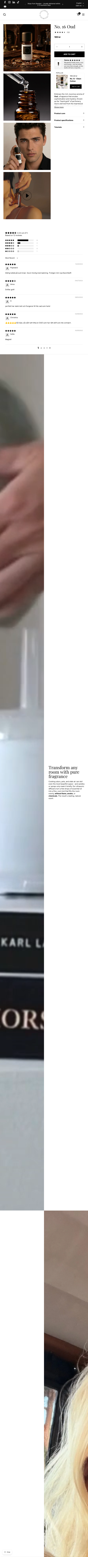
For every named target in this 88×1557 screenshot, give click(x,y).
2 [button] (41, 348)
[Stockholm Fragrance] (44, 14)
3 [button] (44, 348)
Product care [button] (59, 113)
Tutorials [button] (58, 127)
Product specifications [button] (63, 120)
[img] (10, 264)
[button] (4, 14)
